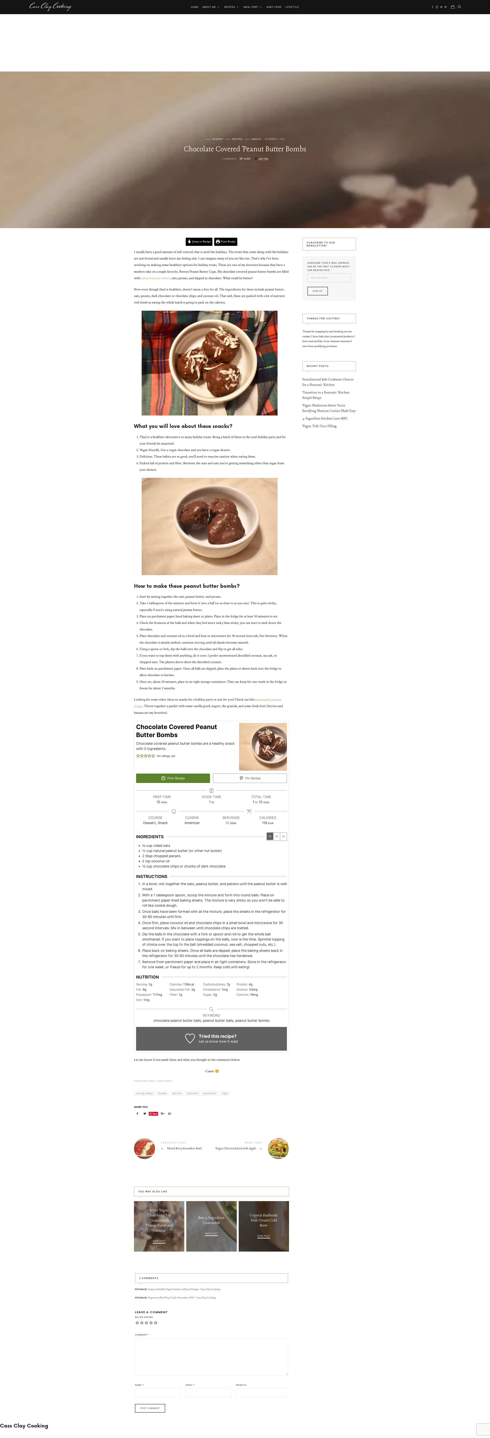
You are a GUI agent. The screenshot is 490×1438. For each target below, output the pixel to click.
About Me (209, 7)
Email (190, 1385)
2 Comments (229, 158)
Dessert (217, 139)
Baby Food (274, 7)
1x (270, 836)
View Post (159, 1241)
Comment (142, 1334)
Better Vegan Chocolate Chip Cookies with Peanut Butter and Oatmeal (159, 1220)
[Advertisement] (245, 43)
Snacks (256, 139)
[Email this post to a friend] (169, 1113)
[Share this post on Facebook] (137, 1113)
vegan (225, 1093)
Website (241, 1385)
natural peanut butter (155, 278)
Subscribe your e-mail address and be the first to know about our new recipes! (328, 266)
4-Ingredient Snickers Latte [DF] (324, 418)
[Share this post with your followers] (144, 1113)
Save (155, 1113)
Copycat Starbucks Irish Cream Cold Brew (264, 1220)
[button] (138, 756)
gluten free (192, 1093)
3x (283, 836)
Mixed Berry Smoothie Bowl (173, 1148)
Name (139, 1385)
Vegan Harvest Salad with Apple (250, 1148)
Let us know (208, 1041)
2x (276, 836)
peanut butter (209, 1093)
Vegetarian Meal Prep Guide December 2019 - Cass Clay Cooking (182, 1297)
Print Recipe (228, 242)
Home (194, 7)
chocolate (162, 1093)
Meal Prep (251, 7)
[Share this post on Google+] (162, 1113)
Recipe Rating (144, 1317)
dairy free (177, 1093)
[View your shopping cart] (453, 7)
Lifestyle (292, 7)
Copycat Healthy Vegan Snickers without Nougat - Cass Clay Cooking (184, 1289)
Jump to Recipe (201, 242)
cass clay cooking (144, 1093)
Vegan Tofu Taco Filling (319, 426)
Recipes (229, 7)
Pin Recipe (252, 778)
